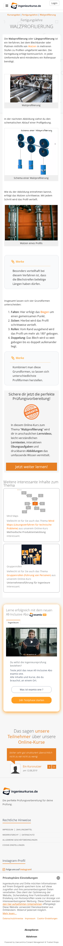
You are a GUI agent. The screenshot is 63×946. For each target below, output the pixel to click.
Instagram (25, 869)
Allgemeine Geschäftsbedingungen (20, 840)
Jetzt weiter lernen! (31, 466)
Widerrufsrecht (10, 834)
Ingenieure (13, 622)
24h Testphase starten (31, 700)
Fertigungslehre (30, 14)
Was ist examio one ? (31, 689)
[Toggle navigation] (6, 5)
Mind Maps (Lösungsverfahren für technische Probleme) (30, 524)
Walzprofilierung (48, 14)
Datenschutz (28, 834)
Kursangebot (13, 14)
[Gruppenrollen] (31, 555)
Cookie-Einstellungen (13, 845)
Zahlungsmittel (24, 829)
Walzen (32, 46)
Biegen (44, 312)
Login (54, 3)
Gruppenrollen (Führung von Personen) (29, 575)
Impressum (8, 829)
